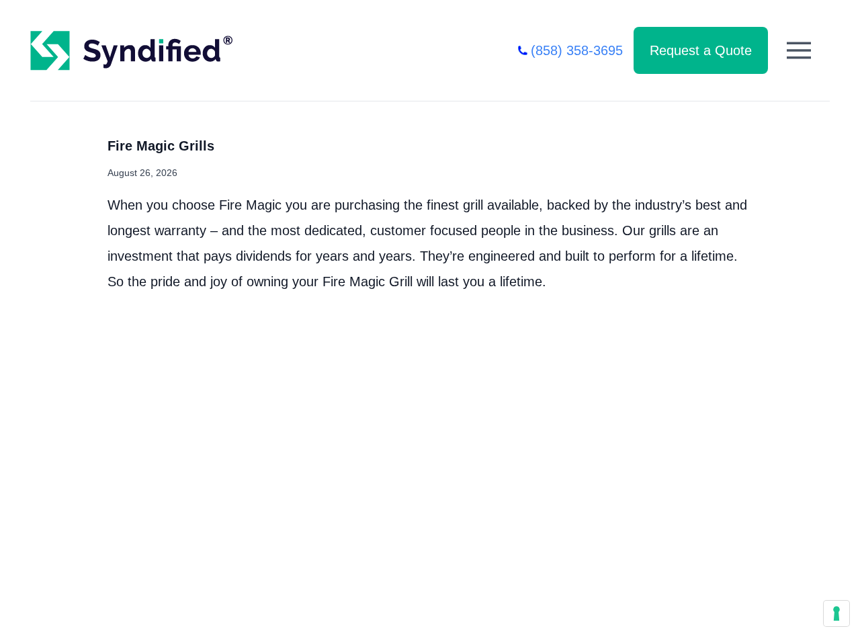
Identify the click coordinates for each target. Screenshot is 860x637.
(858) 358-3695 (577, 50)
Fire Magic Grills (161, 145)
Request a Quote (701, 50)
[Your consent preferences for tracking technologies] (836, 613)
